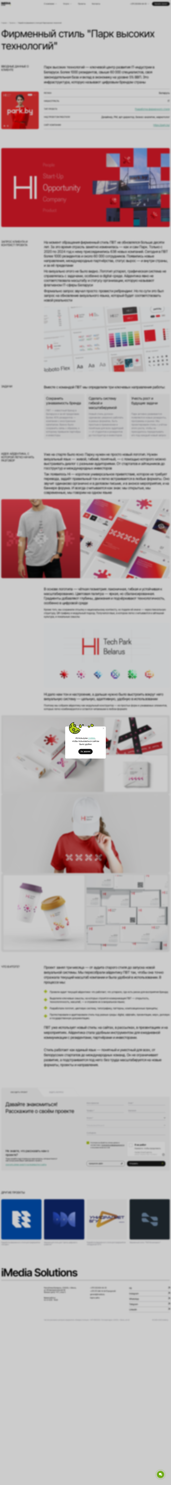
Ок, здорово (85, 751)
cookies (91, 738)
